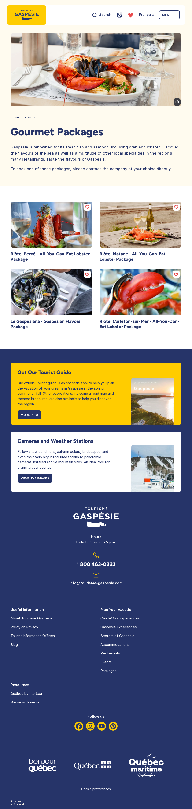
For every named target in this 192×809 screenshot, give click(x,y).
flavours (25, 153)
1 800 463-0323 (96, 564)
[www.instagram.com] (90, 726)
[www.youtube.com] (101, 726)
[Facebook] (78, 726)
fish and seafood (93, 147)
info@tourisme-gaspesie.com (96, 583)
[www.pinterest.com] (113, 726)
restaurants (33, 159)
